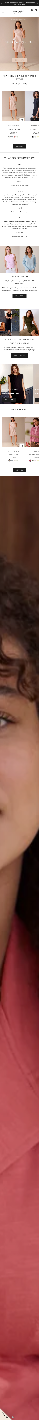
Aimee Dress (24, 212)
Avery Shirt (24, 236)
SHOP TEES (21, 4)
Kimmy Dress (13, 129)
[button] (6, 1414)
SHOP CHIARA (19, 355)
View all (19, 146)
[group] (19, 44)
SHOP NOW (9, 400)
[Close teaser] (13, 1417)
